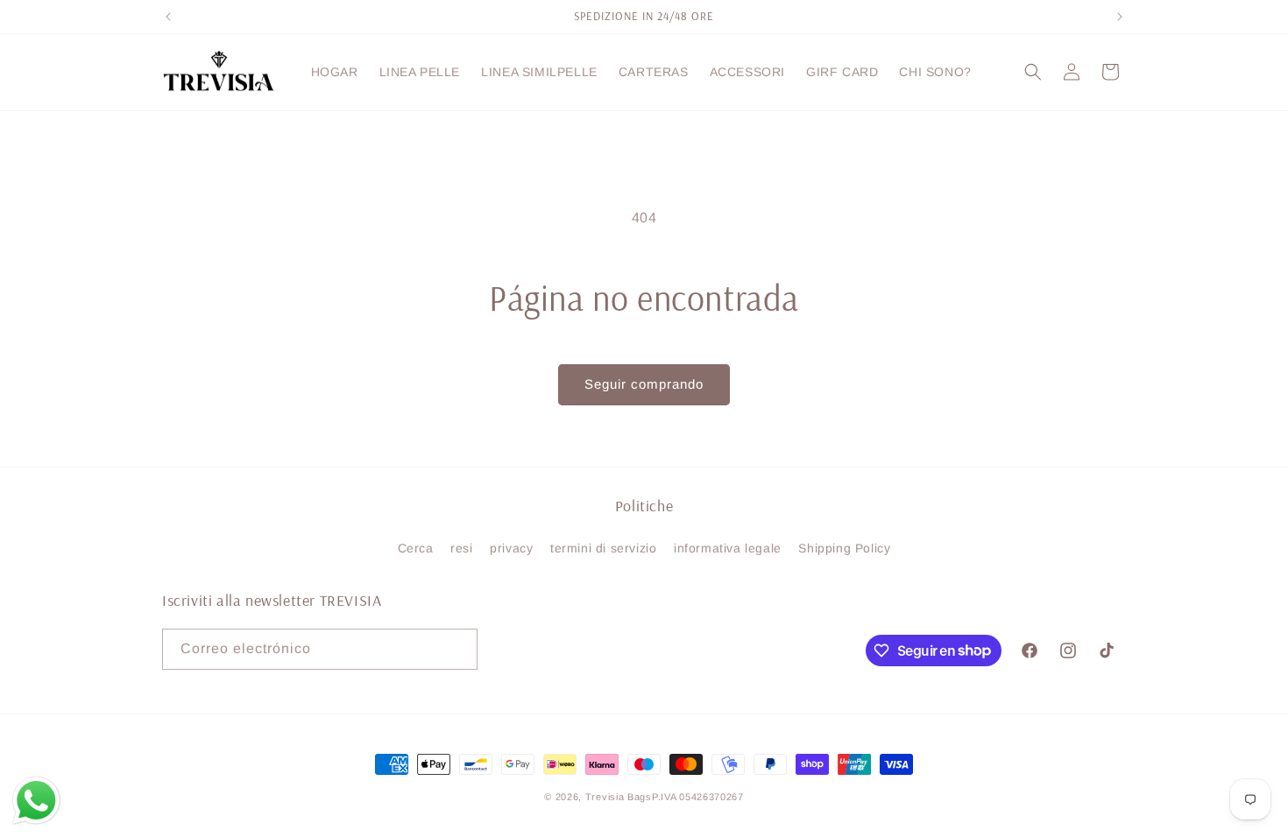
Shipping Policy (844, 548)
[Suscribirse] (457, 649)
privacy (511, 548)
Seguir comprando (644, 383)
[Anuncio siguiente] (1119, 16)
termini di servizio (603, 548)
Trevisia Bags (618, 796)
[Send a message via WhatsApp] (36, 800)
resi (461, 548)
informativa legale (728, 548)
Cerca (416, 548)
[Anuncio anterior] (168, 16)
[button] (1033, 72)
